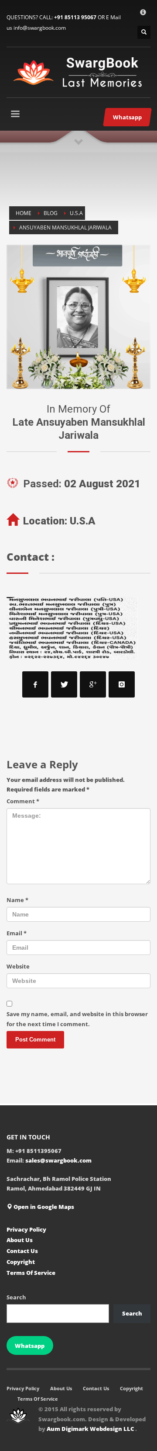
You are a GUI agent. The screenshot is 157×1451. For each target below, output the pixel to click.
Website (18, 966)
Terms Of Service (31, 1273)
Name (17, 900)
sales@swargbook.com (58, 1160)
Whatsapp (29, 1346)
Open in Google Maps (43, 1207)
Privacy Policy (26, 1229)
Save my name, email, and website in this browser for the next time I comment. (77, 1019)
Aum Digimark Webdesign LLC (91, 1429)
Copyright (21, 1262)
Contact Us (22, 1251)
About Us (20, 1240)
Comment (23, 801)
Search (16, 1297)
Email (17, 933)
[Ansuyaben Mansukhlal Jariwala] (78, 317)
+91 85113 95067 (75, 17)
